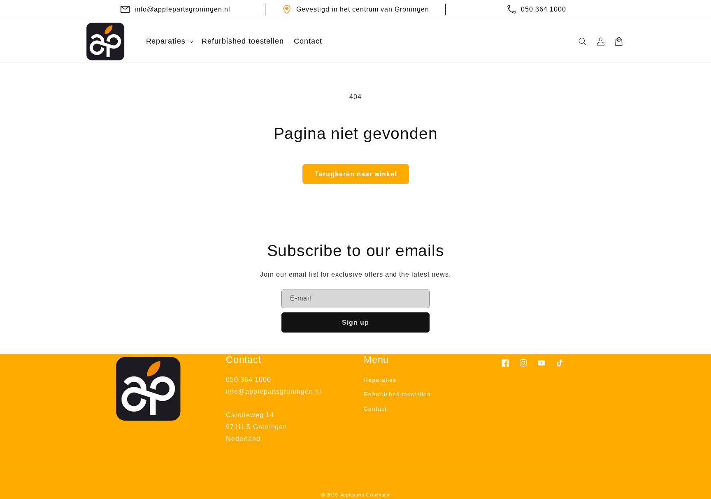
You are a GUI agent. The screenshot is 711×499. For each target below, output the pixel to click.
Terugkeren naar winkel (356, 174)
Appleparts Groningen (365, 494)
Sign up (355, 322)
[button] (169, 41)
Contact (375, 408)
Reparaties (380, 380)
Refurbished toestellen (397, 394)
